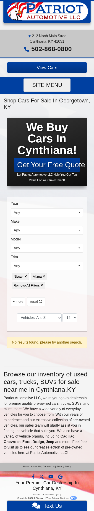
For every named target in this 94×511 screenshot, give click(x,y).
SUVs (76, 403)
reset (34, 301)
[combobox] (47, 212)
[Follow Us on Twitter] (42, 477)
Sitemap (40, 498)
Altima (38, 276)
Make (15, 221)
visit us (13, 447)
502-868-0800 (51, 48)
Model (16, 239)
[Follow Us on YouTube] (51, 477)
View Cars (47, 67)
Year (14, 204)
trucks (65, 403)
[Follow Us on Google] (60, 477)
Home (26, 466)
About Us (36, 466)
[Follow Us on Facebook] (33, 477)
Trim (14, 257)
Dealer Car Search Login (46, 494)
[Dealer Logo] (47, 11)
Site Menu (47, 85)
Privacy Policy (64, 466)
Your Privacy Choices (57, 498)
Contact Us (49, 466)
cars (55, 403)
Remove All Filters (27, 285)
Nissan (19, 276)
